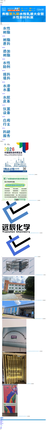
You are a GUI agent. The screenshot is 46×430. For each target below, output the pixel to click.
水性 (1, 4)
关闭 (1, 5)
